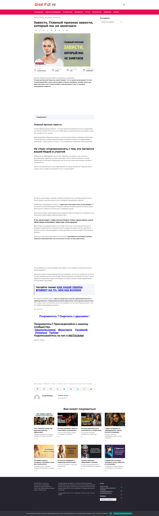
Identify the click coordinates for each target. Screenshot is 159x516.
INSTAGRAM (76, 335)
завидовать (47, 383)
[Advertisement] (64, 101)
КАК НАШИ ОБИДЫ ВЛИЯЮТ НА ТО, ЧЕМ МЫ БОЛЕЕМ (59, 289)
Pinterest (41, 332)
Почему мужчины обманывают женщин (89, 461)
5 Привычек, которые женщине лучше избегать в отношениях (115, 462)
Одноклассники (45, 329)
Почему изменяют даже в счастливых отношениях (67, 429)
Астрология (67, 12)
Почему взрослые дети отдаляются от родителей (91, 429)
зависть (54, 383)
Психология (96, 12)
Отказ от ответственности (107, 488)
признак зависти (63, 383)
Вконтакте (65, 329)
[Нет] (157, 513)
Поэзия (116, 12)
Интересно (79, 12)
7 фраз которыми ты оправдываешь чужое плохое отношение (113, 430)
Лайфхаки (107, 12)
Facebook (81, 329)
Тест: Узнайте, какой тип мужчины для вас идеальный (43, 430)
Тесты (87, 12)
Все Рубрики (48, 17)
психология (73, 383)
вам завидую (38, 383)
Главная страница (39, 17)
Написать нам (104, 486)
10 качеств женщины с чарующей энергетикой (67, 461)
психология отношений (85, 383)
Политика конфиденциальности (123, 513)
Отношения (38, 12)
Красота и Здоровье (53, 12)
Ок (111, 513)
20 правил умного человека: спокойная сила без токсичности (44, 462)
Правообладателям (105, 493)
